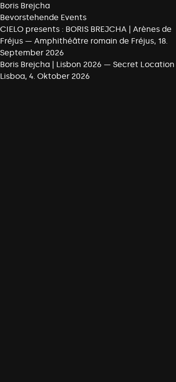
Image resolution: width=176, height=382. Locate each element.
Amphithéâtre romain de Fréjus (94, 41)
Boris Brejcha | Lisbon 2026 (51, 64)
